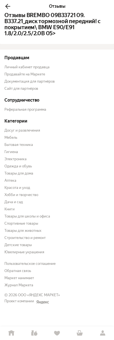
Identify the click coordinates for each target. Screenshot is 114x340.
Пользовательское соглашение (30, 264)
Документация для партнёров (29, 81)
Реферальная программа (25, 109)
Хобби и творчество (21, 195)
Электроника (15, 159)
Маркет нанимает (19, 278)
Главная (11, 333)
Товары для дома (18, 173)
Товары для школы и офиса (27, 216)
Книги (9, 209)
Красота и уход (17, 188)
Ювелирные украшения (24, 252)
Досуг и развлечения (22, 130)
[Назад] (7, 6)
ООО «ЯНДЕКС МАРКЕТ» (39, 295)
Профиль (102, 333)
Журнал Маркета (18, 285)
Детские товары (18, 245)
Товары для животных (23, 231)
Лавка (34, 333)
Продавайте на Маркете (24, 74)
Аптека (10, 180)
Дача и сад (13, 202)
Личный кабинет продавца (27, 67)
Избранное (57, 333)
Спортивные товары (21, 223)
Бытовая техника (18, 145)
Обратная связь (17, 271)
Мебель (10, 137)
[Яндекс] (43, 302)
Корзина (79, 333)
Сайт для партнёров (21, 88)
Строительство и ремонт (25, 238)
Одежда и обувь (18, 166)
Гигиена (11, 152)
